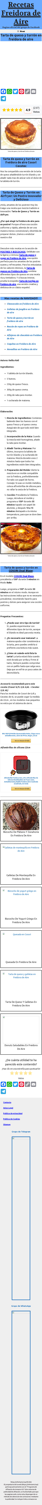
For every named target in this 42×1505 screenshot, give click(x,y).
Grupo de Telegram (21, 1131)
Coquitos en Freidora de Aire (21, 344)
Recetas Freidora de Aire (21, 13)
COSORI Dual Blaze (21, 570)
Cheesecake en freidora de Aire (23, 304)
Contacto (7, 1102)
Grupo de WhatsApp (21, 1306)
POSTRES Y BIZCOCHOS (13, 251)
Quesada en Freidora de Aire (21, 962)
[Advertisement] (21, 67)
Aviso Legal (8, 1108)
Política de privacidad (12, 1113)
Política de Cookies (11, 1119)
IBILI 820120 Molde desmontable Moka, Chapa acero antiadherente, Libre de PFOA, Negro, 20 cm (21, 734)
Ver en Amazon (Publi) (22, 741)
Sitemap (6, 1124)
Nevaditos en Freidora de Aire (22, 349)
